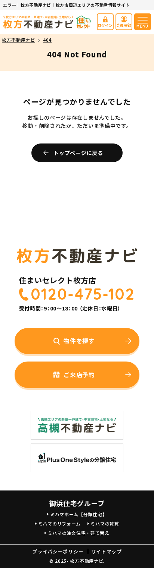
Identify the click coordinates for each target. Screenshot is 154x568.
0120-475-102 (83, 294)
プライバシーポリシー (57, 552)
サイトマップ (106, 552)
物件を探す (79, 340)
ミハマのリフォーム (59, 523)
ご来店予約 (79, 374)
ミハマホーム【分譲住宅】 (78, 514)
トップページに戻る (78, 153)
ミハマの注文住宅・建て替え (79, 533)
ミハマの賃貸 (104, 523)
